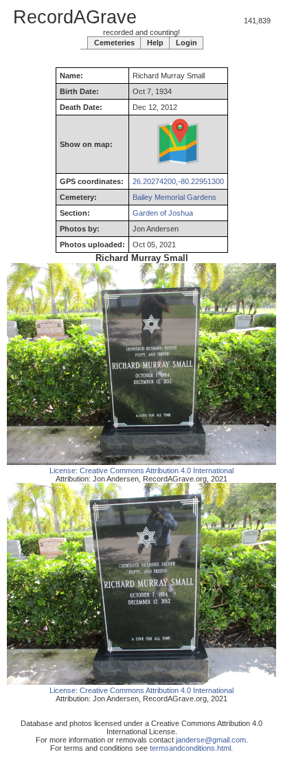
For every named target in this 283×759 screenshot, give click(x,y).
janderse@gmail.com (211, 740)
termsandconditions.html (190, 748)
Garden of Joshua (163, 213)
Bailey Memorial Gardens (174, 197)
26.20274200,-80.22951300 (178, 181)
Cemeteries (114, 42)
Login (186, 42)
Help (155, 42)
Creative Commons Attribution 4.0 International (157, 470)
